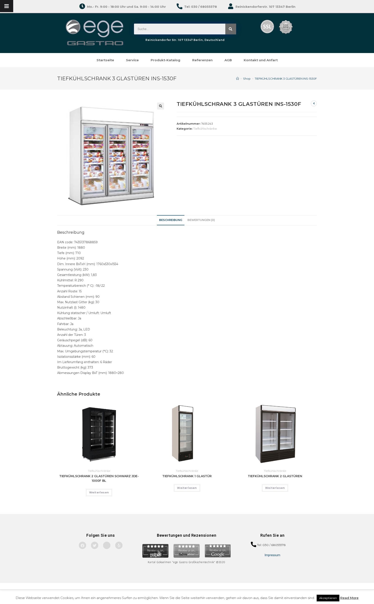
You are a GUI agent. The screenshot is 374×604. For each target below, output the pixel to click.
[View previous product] (314, 103)
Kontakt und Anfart (261, 60)
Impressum (272, 555)
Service (132, 60)
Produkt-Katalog (165, 60)
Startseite (105, 60)
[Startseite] (237, 78)
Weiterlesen (99, 492)
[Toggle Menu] (6, 6)
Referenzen (202, 60)
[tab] (170, 220)
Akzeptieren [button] (328, 598)
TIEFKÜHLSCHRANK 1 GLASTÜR (187, 476)
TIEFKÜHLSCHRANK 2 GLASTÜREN (275, 476)
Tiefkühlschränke (205, 128)
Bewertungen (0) (201, 220)
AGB (228, 60)
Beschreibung (170, 220)
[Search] (230, 29)
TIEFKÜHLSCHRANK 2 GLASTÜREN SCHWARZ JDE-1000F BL (99, 478)
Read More (349, 598)
